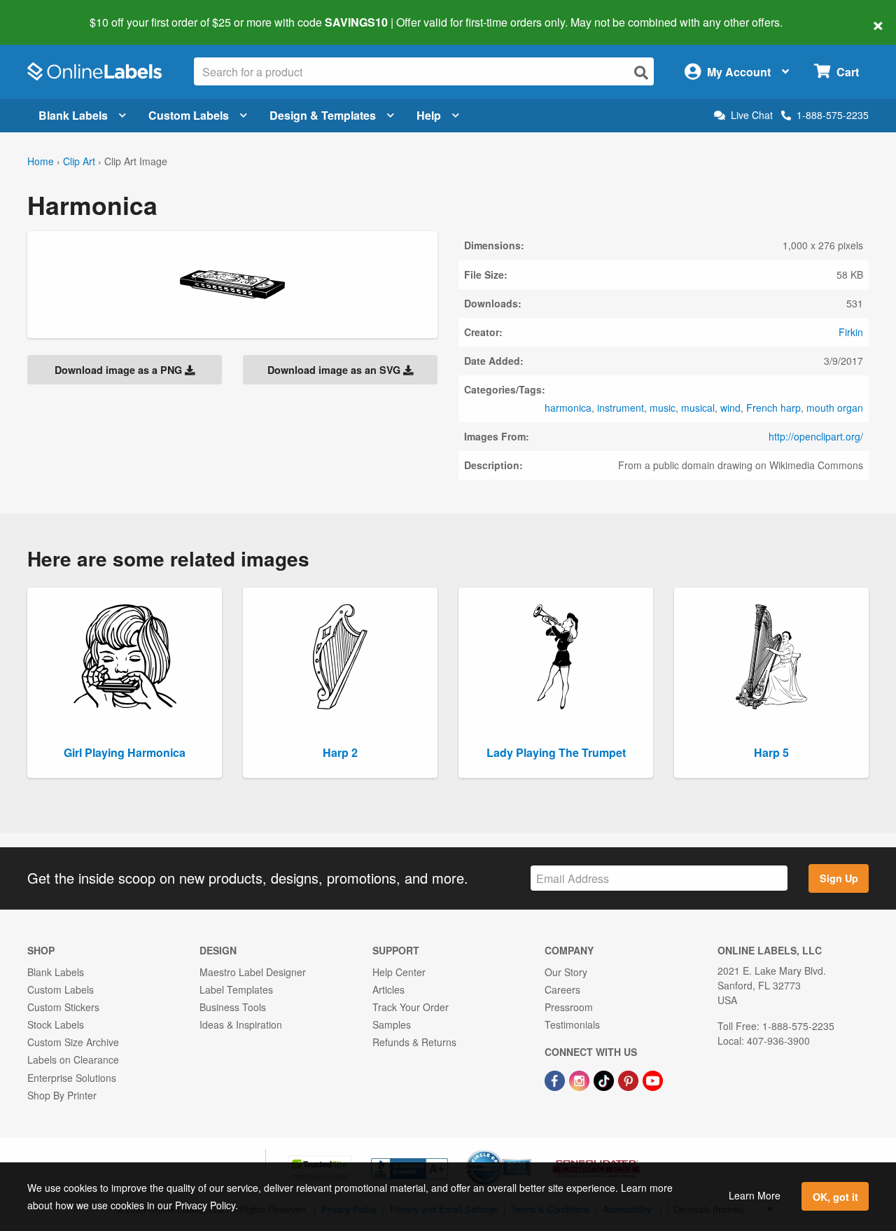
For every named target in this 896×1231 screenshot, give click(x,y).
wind (730, 408)
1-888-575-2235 (833, 115)
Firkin (851, 332)
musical (698, 408)
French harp (773, 408)
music (663, 408)
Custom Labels (188, 115)
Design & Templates (323, 115)
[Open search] (641, 72)
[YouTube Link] (653, 1079)
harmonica (568, 408)
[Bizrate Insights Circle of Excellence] (526, 1151)
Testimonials (572, 1024)
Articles (388, 989)
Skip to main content (51, 13)
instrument (620, 408)
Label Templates (236, 989)
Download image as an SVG (335, 370)
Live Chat (752, 115)
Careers (562, 989)
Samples (391, 1024)
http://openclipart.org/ (816, 436)
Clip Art (79, 161)
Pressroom (569, 1007)
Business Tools (233, 1007)
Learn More (754, 1195)
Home (40, 161)
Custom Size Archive (73, 1042)
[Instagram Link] (580, 1079)
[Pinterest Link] (629, 1079)
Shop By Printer (62, 1095)
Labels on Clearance (73, 1059)
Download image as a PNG (120, 370)
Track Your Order (410, 1007)
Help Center (399, 972)
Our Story (566, 972)
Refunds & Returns (414, 1042)
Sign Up (839, 878)
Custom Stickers (63, 1007)
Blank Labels (73, 115)
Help (428, 115)
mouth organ (834, 408)
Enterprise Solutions (71, 1078)
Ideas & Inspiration (241, 1024)
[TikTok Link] (605, 1079)
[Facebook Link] (556, 1079)
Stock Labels (55, 1024)
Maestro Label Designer (253, 972)
